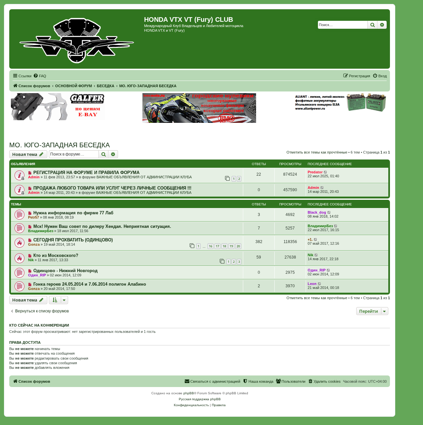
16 (210, 246)
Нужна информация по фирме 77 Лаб (73, 212)
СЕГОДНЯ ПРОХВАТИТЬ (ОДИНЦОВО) (73, 239)
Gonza (34, 244)
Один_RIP (37, 275)
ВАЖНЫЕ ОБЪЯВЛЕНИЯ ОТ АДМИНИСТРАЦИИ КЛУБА (144, 177)
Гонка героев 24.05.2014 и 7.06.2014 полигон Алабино (89, 284)
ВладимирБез (40, 231)
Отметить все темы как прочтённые (317, 152)
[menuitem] (39, 76)
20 (238, 246)
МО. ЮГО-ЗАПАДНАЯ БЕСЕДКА (59, 145)
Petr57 (33, 217)
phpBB (188, 393)
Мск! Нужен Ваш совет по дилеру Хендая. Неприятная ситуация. (102, 226)
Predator (315, 172)
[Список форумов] (77, 39)
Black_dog (317, 212)
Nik (31, 260)
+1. (310, 239)
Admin (34, 177)
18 (224, 246)
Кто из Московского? (55, 255)
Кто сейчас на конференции (39, 325)
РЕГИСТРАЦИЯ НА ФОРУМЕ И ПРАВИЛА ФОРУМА (86, 172)
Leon (312, 284)
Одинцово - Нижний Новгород (65, 270)
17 (217, 246)
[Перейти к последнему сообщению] (326, 172)
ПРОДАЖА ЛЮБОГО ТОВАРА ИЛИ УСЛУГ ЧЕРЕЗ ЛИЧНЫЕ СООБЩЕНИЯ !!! (112, 188)
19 (231, 246)
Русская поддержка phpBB (200, 399)
